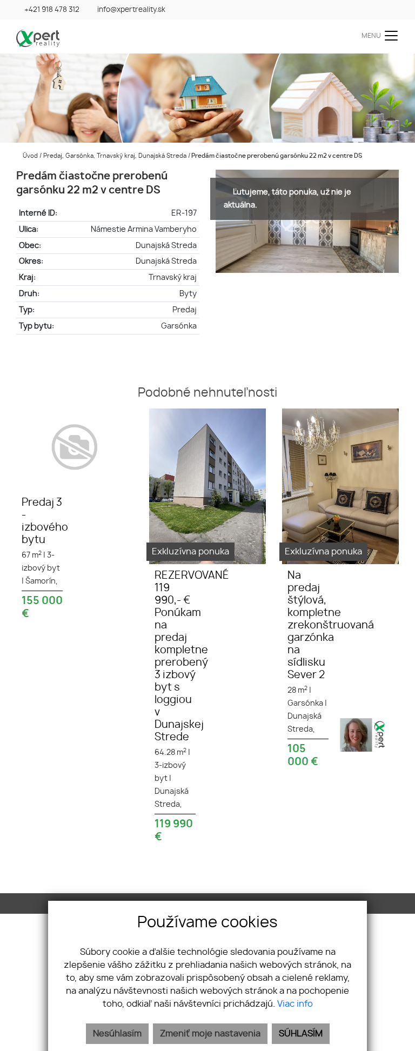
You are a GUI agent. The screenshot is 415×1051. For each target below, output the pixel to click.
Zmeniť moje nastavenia (210, 1033)
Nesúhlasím (117, 1033)
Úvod (29, 156)
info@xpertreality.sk (131, 10)
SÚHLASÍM (301, 1033)
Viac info (295, 1004)
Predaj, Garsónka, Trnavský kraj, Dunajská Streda (115, 156)
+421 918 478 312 (51, 10)
